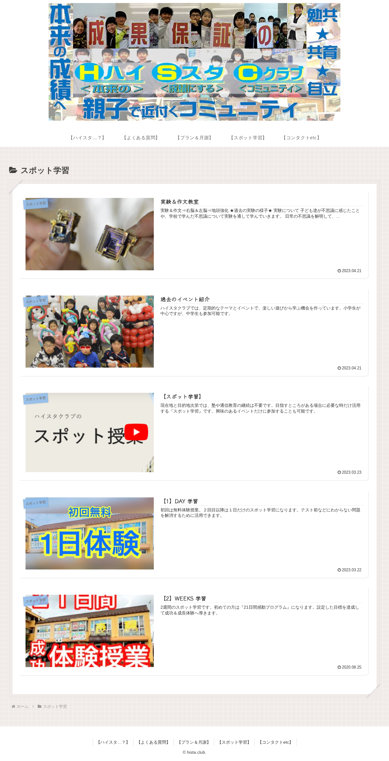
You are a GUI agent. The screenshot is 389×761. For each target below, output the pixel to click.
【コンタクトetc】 (275, 742)
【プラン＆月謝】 (194, 742)
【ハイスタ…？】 (113, 742)
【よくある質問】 (153, 742)
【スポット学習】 (234, 742)
